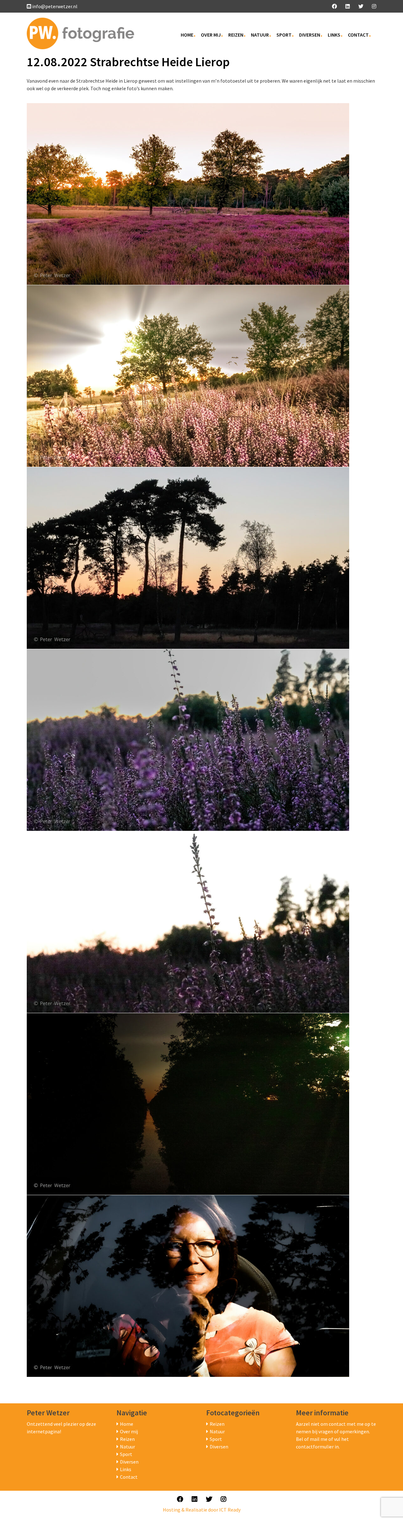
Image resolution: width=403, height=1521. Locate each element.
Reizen (235, 35)
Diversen (309, 35)
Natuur (260, 35)
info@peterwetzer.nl (54, 6)
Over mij (211, 35)
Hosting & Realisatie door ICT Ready (202, 1509)
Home (187, 35)
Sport (284, 35)
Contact (358, 35)
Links (334, 35)
